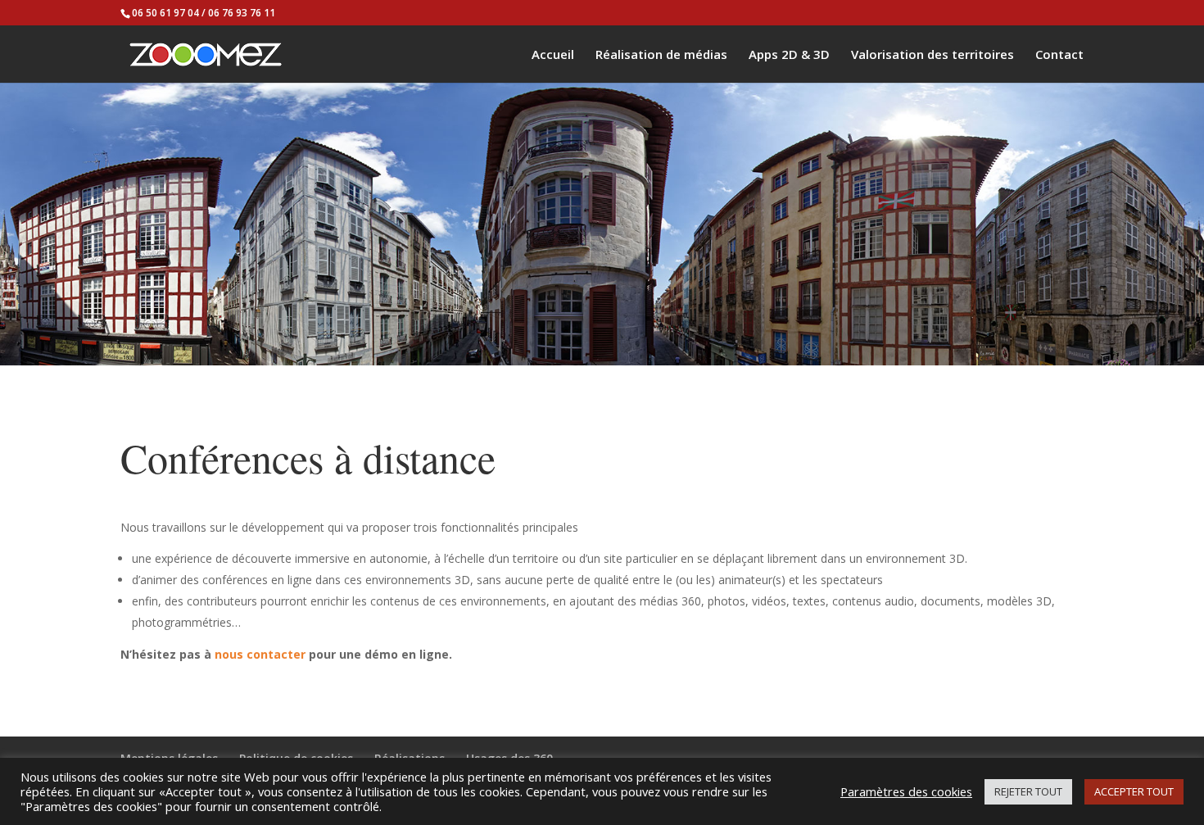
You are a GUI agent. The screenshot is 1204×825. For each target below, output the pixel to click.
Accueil (553, 55)
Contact (1059, 55)
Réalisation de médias (661, 55)
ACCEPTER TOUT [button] (1134, 791)
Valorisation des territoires (932, 55)
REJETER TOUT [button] (1028, 791)
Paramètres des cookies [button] (906, 791)
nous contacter (260, 654)
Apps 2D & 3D (789, 55)
